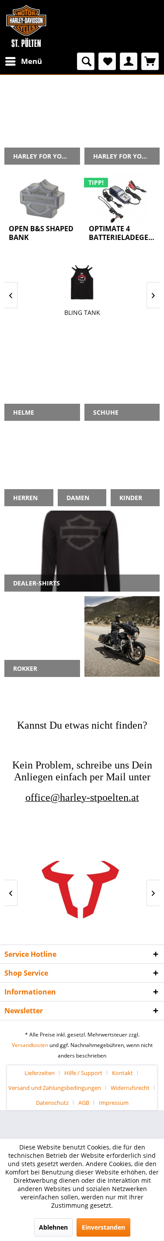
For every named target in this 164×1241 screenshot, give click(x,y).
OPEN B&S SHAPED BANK (41, 233)
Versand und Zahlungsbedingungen (54, 1088)
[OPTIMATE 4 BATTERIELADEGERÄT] (122, 198)
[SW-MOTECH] (82, 892)
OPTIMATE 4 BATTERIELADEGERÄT (122, 233)
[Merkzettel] (107, 61)
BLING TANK (82, 312)
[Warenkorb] (150, 61)
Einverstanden (103, 1227)
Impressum (114, 1103)
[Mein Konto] (128, 61)
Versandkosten (30, 1045)
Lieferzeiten (39, 1073)
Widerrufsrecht (130, 1088)
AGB (83, 1103)
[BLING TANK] (82, 282)
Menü (31, 61)
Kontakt (122, 1073)
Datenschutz (52, 1103)
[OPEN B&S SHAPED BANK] (42, 198)
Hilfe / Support (83, 1073)
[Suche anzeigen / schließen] (85, 61)
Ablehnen (53, 1227)
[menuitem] (23, 61)
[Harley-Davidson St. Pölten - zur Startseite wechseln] (26, 26)
